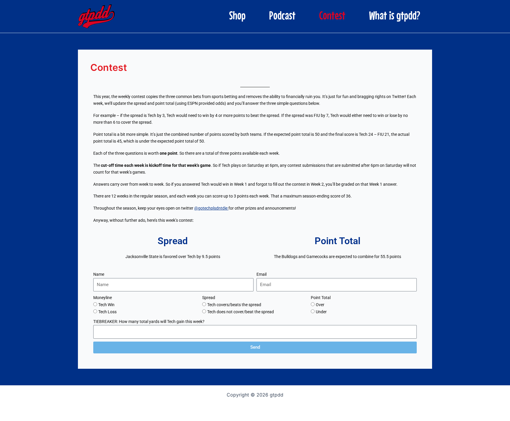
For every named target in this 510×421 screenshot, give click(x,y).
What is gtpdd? (394, 15)
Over (320, 304)
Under (321, 311)
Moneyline (102, 297)
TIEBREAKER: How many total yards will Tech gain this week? (149, 321)
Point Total (321, 297)
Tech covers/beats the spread (234, 304)
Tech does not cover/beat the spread (240, 311)
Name (98, 274)
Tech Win (106, 304)
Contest (332, 15)
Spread (208, 297)
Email (261, 274)
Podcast (282, 15)
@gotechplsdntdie (211, 208)
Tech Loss (107, 311)
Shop (237, 15)
